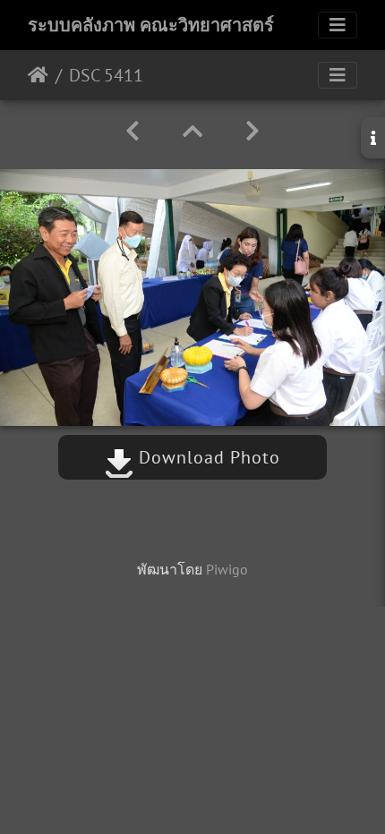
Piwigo (227, 569)
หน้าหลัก (38, 75)
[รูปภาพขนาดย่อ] (192, 131)
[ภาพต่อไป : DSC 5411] (252, 131)
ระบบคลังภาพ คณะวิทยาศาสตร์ (151, 25)
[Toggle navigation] (337, 25)
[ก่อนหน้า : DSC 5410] (132, 131)
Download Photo (206, 457)
